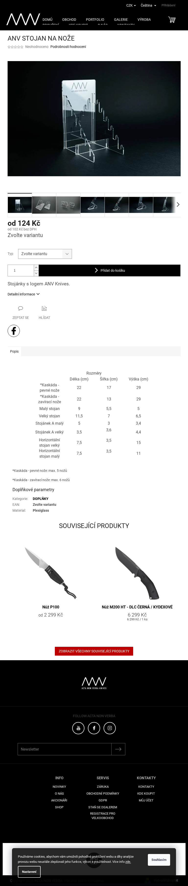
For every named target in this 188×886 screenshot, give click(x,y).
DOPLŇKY (40, 499)
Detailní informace (21, 294)
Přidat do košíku (113, 270)
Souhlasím (159, 860)
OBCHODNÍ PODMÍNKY (102, 793)
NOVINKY (59, 787)
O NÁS (59, 793)
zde (128, 862)
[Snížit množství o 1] (36, 273)
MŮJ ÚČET (146, 800)
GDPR (103, 800)
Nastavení (29, 872)
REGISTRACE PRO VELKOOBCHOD (102, 816)
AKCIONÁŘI (59, 800)
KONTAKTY (146, 787)
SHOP (59, 807)
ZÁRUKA (103, 787)
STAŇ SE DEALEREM (102, 807)
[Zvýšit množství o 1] (36, 267)
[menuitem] (47, 19)
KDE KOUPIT (146, 793)
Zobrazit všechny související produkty (94, 651)
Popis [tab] (14, 351)
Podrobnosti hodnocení (68, 47)
